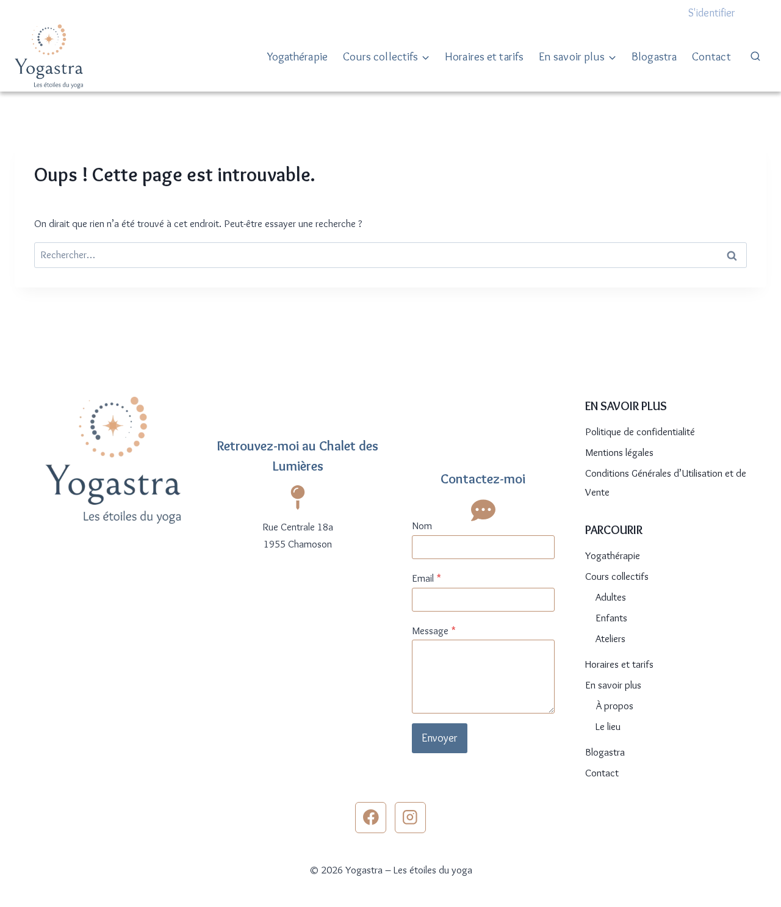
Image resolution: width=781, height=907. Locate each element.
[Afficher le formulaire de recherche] (755, 57)
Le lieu (608, 726)
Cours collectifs (617, 576)
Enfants (611, 618)
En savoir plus (613, 685)
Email (426, 578)
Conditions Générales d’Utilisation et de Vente (665, 482)
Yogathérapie (297, 56)
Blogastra (654, 56)
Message (434, 630)
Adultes (611, 597)
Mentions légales (619, 452)
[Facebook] (370, 817)
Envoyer (440, 738)
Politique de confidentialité (640, 431)
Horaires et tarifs (484, 56)
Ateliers (610, 638)
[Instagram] (410, 817)
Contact (711, 56)
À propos (614, 705)
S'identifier (711, 13)
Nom (422, 525)
